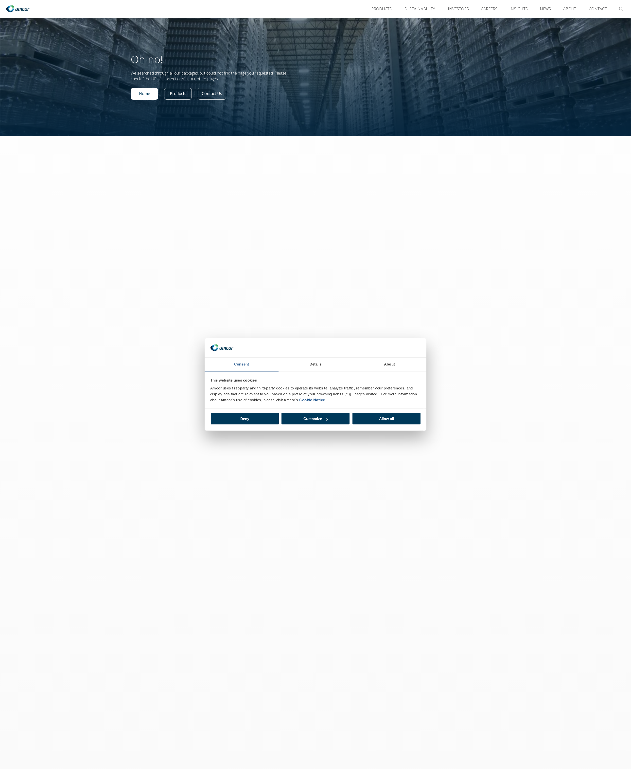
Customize (312, 419)
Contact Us (214, 95)
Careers (489, 9)
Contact (598, 9)
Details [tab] (316, 364)
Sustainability (419, 9)
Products (381, 9)
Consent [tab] (241, 364)
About (569, 9)
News (545, 9)
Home (148, 95)
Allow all (386, 419)
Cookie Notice (312, 400)
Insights (518, 9)
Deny (244, 419)
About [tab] (389, 364)
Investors (458, 9)
